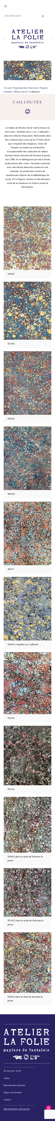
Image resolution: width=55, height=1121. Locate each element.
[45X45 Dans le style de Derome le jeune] (27, 892)
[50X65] (27, 238)
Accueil (7, 88)
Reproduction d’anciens (25, 88)
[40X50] (27, 458)
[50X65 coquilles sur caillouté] (27, 608)
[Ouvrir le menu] (5, 6)
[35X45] (27, 311)
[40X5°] (27, 533)
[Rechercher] (42, 16)
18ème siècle (20, 92)
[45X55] (27, 755)
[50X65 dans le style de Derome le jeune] (27, 825)
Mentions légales (17, 1109)
